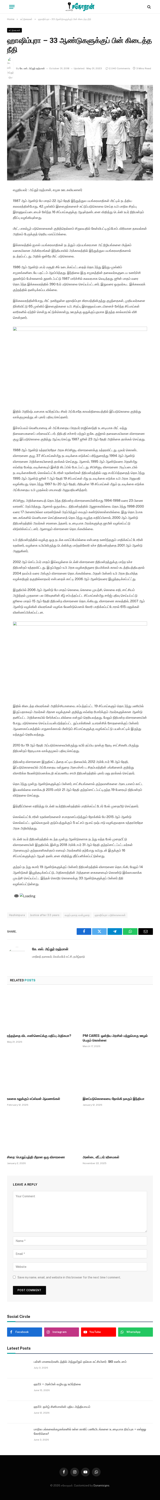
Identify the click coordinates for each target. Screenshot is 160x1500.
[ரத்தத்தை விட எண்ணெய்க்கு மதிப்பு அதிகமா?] (42, 1010)
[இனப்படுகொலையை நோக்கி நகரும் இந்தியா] (118, 1073)
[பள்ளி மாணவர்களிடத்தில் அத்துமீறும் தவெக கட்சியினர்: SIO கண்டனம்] (18, 1367)
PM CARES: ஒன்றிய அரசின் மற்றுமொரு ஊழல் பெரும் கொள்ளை (115, 1038)
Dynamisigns (101, 1485)
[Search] (148, 6)
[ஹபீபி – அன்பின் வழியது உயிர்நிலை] (18, 1390)
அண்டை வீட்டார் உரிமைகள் (101, 1157)
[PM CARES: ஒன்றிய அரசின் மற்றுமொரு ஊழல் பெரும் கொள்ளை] (118, 1010)
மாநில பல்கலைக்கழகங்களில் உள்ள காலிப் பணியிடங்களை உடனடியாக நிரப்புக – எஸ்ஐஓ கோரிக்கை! (90, 1431)
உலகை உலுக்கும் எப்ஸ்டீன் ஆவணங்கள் (33, 1099)
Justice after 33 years (45, 915)
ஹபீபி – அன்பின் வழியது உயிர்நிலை (57, 1384)
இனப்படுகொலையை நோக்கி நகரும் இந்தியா (113, 1099)
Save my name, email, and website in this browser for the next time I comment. (69, 1277)
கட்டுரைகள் (14, 30)
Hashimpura (17, 915)
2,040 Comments (119, 68)
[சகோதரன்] (80, 7)
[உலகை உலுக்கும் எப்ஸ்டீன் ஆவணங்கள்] (42, 1073)
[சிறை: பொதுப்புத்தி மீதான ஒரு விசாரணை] (42, 1132)
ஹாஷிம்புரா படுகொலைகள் (110, 915)
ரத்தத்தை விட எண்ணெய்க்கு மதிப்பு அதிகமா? (39, 1036)
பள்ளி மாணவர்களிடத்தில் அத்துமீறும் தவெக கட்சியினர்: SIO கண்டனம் (80, 1362)
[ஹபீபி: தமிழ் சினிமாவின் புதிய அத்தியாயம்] (18, 1412)
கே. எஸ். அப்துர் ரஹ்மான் (32, 68)
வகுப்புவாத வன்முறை (77, 915)
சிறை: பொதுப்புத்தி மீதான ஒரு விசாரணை (36, 1157)
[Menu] (12, 6)
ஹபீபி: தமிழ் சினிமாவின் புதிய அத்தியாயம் (62, 1407)
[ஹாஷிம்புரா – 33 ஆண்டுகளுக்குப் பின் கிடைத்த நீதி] (80, 132)
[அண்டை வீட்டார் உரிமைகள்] (118, 1132)
